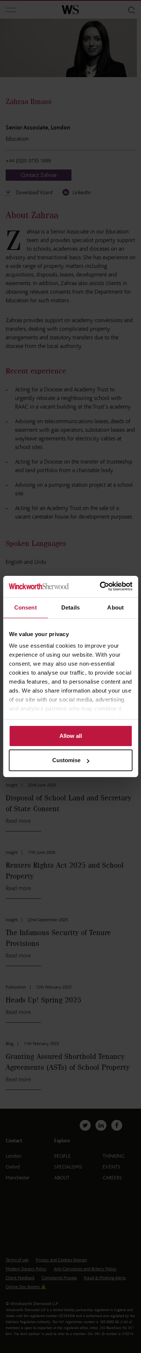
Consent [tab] (25, 607)
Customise (66, 760)
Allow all (70, 736)
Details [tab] (70, 607)
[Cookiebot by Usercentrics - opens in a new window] (100, 586)
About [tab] (115, 607)
